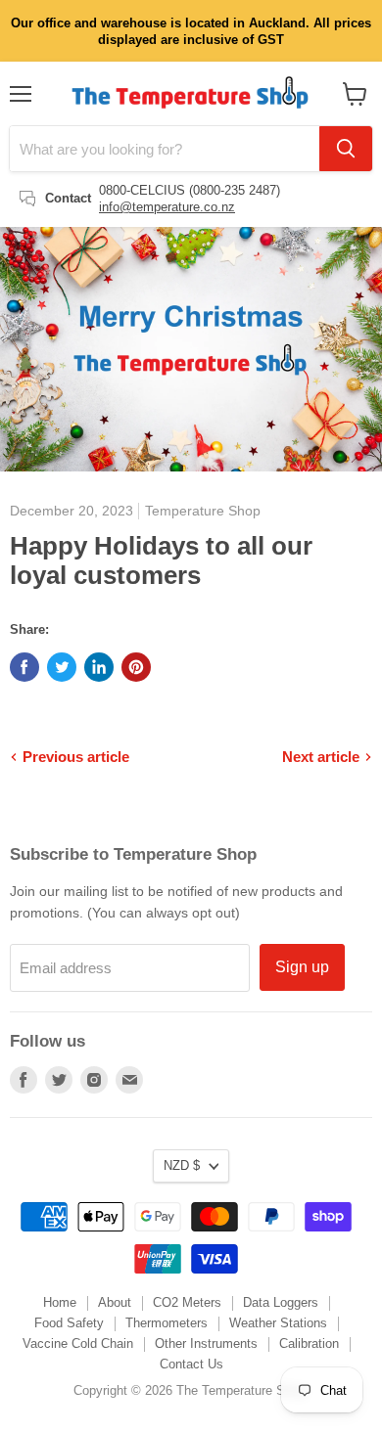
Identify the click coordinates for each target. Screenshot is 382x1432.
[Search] (345, 148)
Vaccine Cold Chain (78, 1343)
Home (59, 1302)
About (114, 1302)
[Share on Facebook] (24, 667)
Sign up (302, 967)
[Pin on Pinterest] (136, 667)
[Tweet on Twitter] (61, 667)
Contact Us (191, 1364)
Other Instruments (206, 1343)
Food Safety (69, 1323)
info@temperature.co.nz (167, 207)
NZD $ (182, 1165)
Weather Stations (278, 1323)
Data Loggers (280, 1302)
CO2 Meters (187, 1302)
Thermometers (166, 1323)
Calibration (309, 1343)
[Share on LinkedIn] (99, 667)
